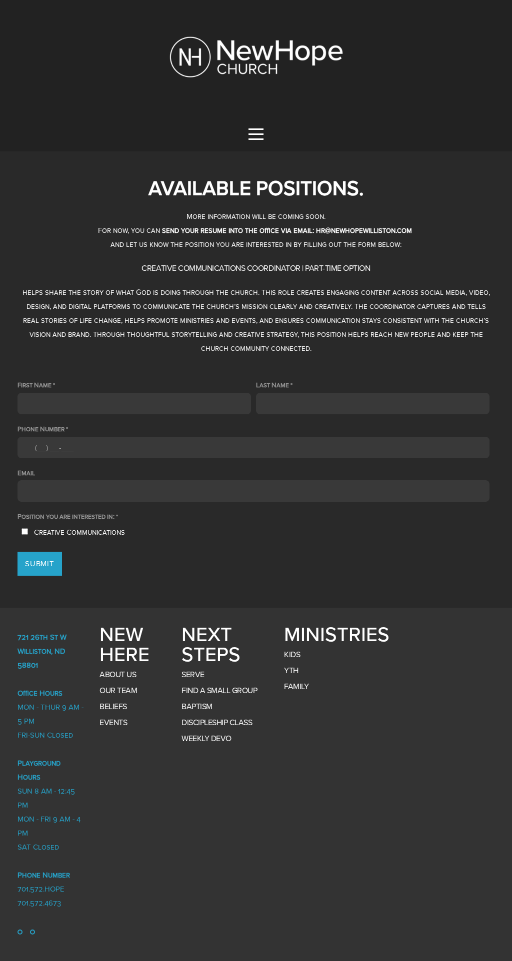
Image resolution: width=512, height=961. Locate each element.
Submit (39, 563)
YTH (291, 671)
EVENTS (113, 723)
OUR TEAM (118, 691)
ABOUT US (118, 675)
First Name (35, 385)
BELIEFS (113, 707)
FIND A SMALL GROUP (219, 691)
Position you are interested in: (66, 517)
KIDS (292, 655)
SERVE (193, 675)
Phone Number (41, 429)
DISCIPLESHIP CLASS (217, 723)
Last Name (272, 385)
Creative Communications (79, 532)
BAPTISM (197, 707)
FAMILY (296, 687)
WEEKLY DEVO (207, 739)
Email (26, 473)
